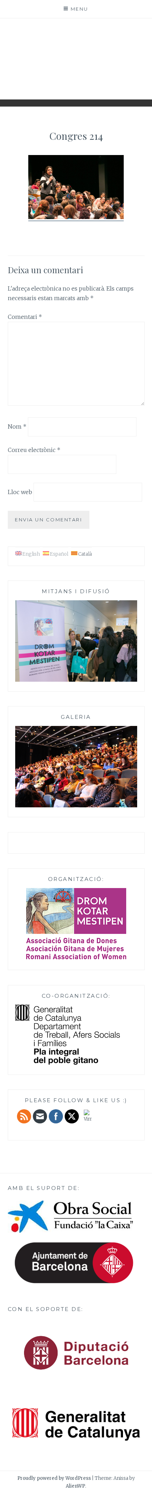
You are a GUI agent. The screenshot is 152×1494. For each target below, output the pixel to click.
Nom (17, 426)
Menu (79, 9)
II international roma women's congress (76, 56)
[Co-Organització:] (67, 1063)
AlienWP (75, 1486)
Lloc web (20, 492)
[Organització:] (76, 923)
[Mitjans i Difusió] (76, 680)
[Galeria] (76, 806)
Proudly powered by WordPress (54, 1478)
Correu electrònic (34, 449)
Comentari (25, 316)
